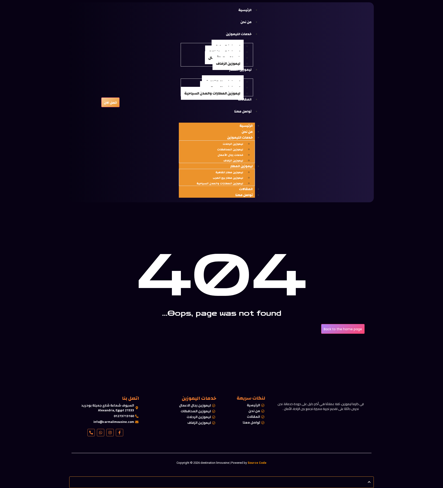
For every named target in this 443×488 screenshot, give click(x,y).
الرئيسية (246, 126)
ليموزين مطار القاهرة (229, 172)
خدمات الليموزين (240, 137)
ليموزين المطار (241, 166)
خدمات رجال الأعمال (230, 155)
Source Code (257, 462)
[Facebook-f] (119, 432)
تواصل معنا (244, 195)
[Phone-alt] (91, 432)
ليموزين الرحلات (233, 143)
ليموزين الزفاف (228, 63)
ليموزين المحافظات (230, 149)
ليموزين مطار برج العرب (228, 177)
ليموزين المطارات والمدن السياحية (212, 93)
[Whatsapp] (100, 432)
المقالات (246, 189)
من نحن (247, 132)
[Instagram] (110, 432)
